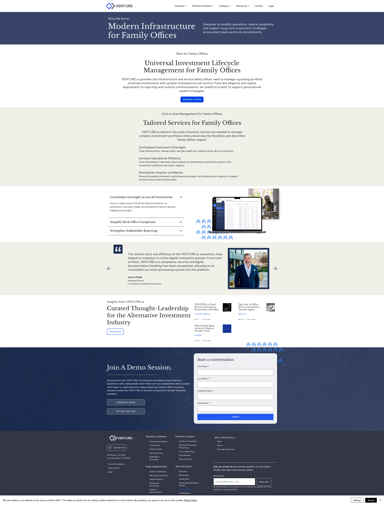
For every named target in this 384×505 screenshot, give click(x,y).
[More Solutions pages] (186, 6)
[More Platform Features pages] (213, 6)
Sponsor (242, 314)
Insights (198, 335)
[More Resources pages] (249, 6)
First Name (203, 366)
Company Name (205, 390)
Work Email (203, 403)
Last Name (203, 378)
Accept (371, 500)
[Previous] (108, 268)
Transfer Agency (202, 314)
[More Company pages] (230, 6)
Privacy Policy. (232, 489)
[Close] (380, 500)
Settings (357, 500)
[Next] (275, 268)
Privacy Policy (190, 500)
